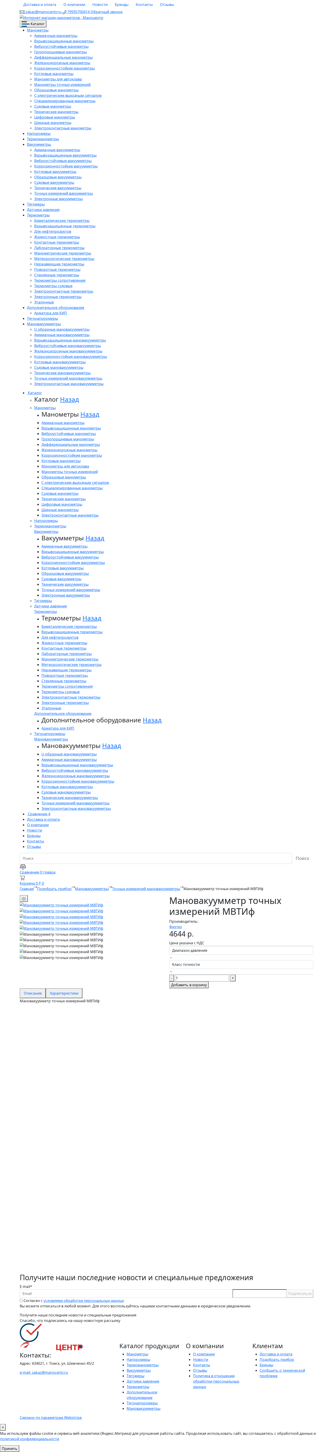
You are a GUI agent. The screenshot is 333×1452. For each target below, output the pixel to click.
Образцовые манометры (56, 89)
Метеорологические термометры (64, 258)
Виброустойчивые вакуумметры (63, 160)
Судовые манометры (52, 106)
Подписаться (299, 1293)
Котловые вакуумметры (55, 171)
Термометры (38, 215)
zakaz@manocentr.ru (43, 11)
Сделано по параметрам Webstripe (51, 1417)
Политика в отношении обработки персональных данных (216, 1381)
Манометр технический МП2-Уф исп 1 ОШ (85, 1125)
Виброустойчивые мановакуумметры (67, 345)
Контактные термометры (56, 242)
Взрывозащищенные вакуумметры (65, 155)
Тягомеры (36, 204)
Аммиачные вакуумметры (57, 149)
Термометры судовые (53, 285)
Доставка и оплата (39, 4)
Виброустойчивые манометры (61, 46)
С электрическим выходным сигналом (68, 95)
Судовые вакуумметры (54, 182)
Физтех (175, 926)
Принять (9, 1448)
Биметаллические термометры (61, 220)
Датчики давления (43, 209)
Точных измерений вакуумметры (63, 193)
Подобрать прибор (54, 888)
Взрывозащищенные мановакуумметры (70, 340)
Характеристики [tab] (64, 993)
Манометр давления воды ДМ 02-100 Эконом (90, 1168)
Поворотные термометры (57, 269)
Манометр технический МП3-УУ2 (71, 1038)
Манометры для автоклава (58, 79)
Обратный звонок (107, 11)
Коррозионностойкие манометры (64, 68)
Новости (100, 4)
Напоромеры (39, 133)
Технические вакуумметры (57, 187)
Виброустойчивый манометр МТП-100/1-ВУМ (90, 1255)
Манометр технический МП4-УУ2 (71, 1081)
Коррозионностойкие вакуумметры (66, 166)
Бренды (121, 4)
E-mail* (26, 1286)
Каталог (37, 23)
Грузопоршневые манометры (60, 51)
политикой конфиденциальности (29, 1438)
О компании (74, 4)
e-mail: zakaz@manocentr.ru (44, 1372)
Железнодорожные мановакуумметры (68, 351)
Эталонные (44, 302)
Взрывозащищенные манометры (64, 41)
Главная (27, 888)
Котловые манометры (53, 73)
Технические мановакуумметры (62, 372)
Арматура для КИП (50, 313)
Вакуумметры (39, 144)
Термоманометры (43, 138)
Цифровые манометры (54, 117)
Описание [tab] (33, 993)
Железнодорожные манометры (62, 62)
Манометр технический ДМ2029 (70, 1211)
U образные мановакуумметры (61, 329)
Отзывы (167, 4)
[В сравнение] (24, 898)
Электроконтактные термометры (63, 291)
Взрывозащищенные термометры (64, 225)
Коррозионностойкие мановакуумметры (70, 356)
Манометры (37, 30)
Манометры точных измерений (62, 84)
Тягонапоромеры (42, 318)
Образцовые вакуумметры (58, 177)
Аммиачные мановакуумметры (61, 334)
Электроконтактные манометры (62, 128)
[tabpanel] (166, 1138)
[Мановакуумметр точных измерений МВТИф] (61, 904)
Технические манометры (56, 111)
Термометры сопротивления (59, 280)
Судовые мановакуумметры (58, 367)
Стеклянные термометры (56, 274)
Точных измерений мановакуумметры (68, 378)
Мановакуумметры (44, 323)
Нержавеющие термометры (59, 264)
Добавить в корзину (189, 984)
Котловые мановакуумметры (60, 361)
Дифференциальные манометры (63, 57)
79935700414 (78, 11)
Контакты (144, 4)
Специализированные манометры (64, 100)
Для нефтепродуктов (52, 231)
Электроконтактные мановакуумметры (69, 383)
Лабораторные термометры (59, 247)
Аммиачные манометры (55, 35)
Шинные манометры (52, 122)
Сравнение (38, 813)
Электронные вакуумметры (58, 198)
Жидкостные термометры (57, 236)
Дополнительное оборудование (55, 307)
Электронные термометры (58, 296)
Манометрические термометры (62, 253)
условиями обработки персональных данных (83, 1300)
